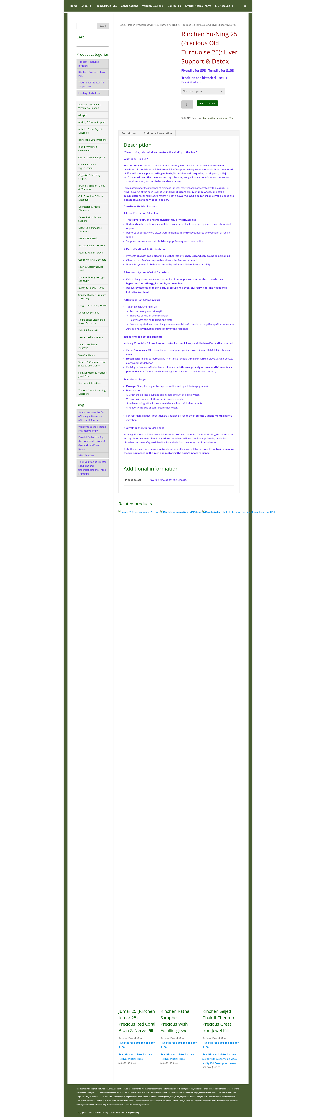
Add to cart (207, 103)
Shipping (135, 1112)
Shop (84, 6)
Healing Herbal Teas (90, 92)
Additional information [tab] (158, 133)
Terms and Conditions (119, 1112)
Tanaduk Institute (106, 6)
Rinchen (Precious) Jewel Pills (142, 24)
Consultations (129, 6)
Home (73, 6)
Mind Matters (86, 455)
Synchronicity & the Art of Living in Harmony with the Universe (91, 416)
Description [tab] (129, 133)
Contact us (174, 6)
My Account (222, 6)
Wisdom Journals (152, 6)
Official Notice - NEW (198, 6)
